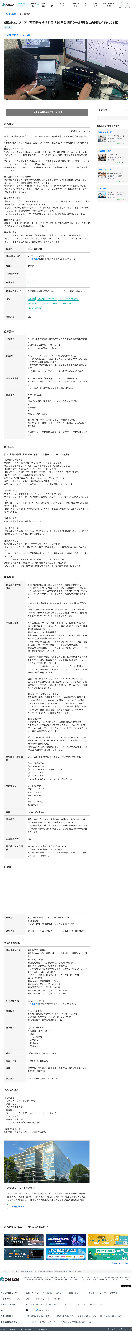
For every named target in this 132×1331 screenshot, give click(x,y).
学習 (52, 4)
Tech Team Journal (34, 1304)
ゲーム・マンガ (76, 4)
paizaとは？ (95, 4)
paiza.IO (79, 1304)
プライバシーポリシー (27, 1329)
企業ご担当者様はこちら (109, 4)
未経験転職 (33, 4)
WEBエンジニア (105, 132)
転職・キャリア (21, 4)
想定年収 (35, 259)
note (67, 1304)
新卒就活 (43, 4)
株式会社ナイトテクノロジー (19, 34)
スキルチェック (62, 4)
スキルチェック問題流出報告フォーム (75, 1322)
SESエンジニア (104, 151)
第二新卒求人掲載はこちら (111, 1316)
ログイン (121, 7)
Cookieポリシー (43, 1329)
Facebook (43, 1310)
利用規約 (12, 1329)
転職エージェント (75, 1293)
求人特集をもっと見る (119, 1263)
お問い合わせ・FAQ (48, 1322)
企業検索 (113, 1293)
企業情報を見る (18, 1206)
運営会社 (2, 1329)
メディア (84, 4)
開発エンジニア (104, 169)
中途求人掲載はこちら (64, 1316)
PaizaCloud (94, 1304)
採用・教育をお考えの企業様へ (38, 1316)
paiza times (53, 1304)
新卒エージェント (96, 1293)
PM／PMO (102, 188)
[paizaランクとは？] (125, 109)
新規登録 (127, 7)
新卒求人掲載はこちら (87, 1316)
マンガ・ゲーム (57, 1298)
